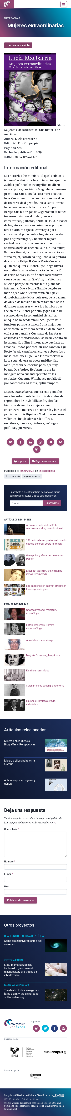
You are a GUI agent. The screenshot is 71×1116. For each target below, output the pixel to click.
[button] (10, 442)
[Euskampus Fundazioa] (55, 1052)
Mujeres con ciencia (21, 1103)
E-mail (8, 874)
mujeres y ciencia (32, 476)
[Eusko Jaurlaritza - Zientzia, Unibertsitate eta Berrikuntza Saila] (35, 1077)
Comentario (11, 829)
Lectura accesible (18, 45)
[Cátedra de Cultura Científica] (22, 1052)
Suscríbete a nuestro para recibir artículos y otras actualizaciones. (35, 494)
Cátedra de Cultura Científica (31, 1095)
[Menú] (63, 4)
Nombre (9, 861)
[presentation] (35, 529)
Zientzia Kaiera (13, 960)
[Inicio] (7, 4)
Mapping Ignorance (16, 985)
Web (6, 886)
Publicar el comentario (20, 900)
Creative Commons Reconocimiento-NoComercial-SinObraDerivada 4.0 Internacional (34, 1106)
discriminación (13, 476)
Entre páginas (12, 18)
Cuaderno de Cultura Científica (24, 936)
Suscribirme (52, 503)
